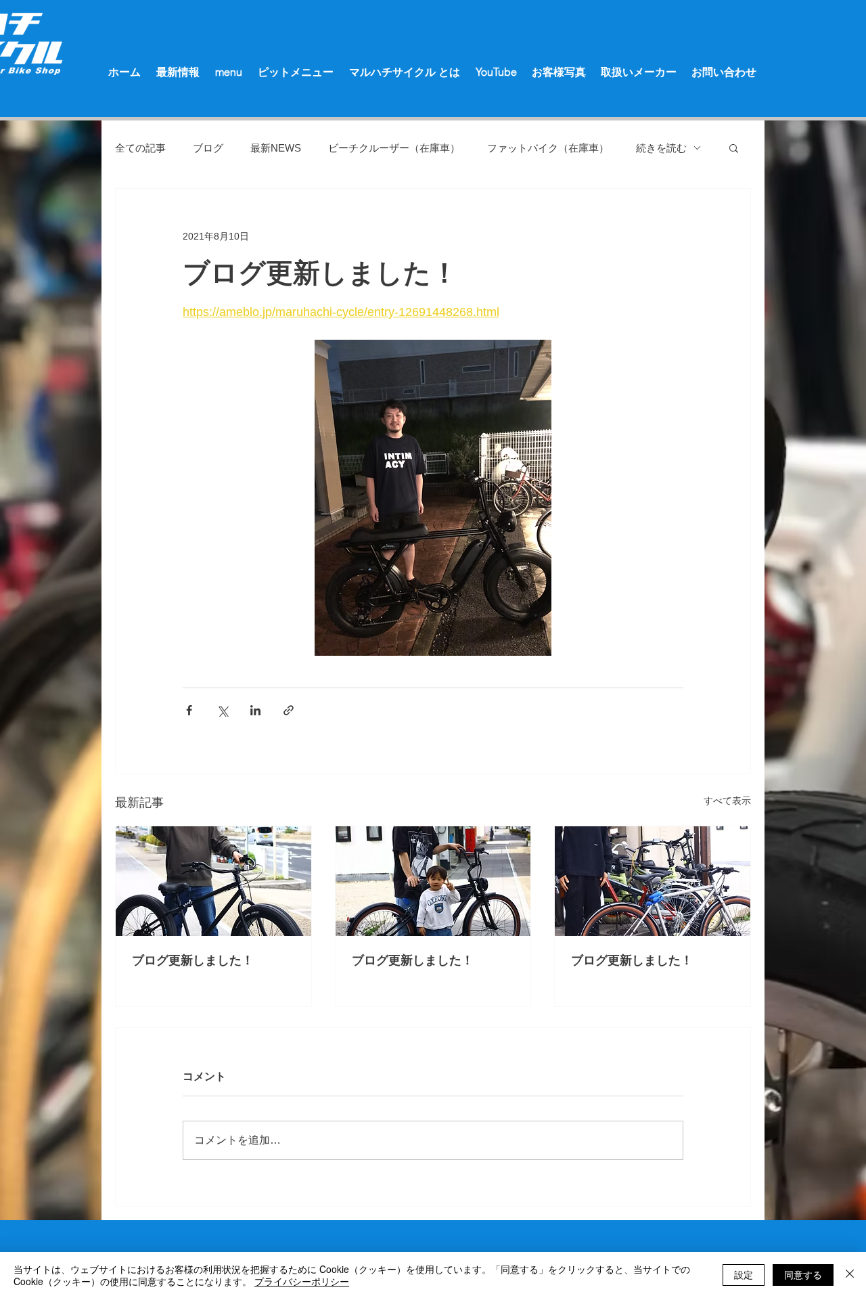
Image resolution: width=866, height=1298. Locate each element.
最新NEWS (275, 148)
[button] (733, 147)
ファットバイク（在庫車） (548, 148)
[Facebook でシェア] (189, 710)
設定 (743, 1274)
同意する (803, 1274)
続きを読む (661, 148)
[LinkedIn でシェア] (255, 710)
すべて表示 (727, 800)
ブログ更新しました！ (193, 960)
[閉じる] (850, 1275)
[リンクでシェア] (288, 710)
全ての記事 (140, 148)
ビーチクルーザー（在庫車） (394, 148)
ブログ (208, 148)
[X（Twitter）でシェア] (222, 710)
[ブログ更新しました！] (213, 881)
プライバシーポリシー (301, 1281)
